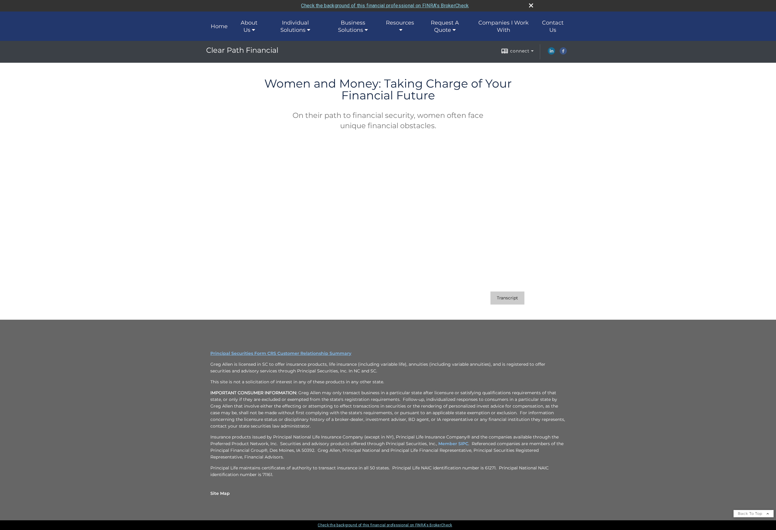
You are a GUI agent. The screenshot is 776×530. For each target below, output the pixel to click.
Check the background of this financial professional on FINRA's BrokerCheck (385, 5)
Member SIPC (453, 443)
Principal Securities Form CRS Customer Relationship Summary (280, 353)
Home (219, 26)
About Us (249, 26)
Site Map (220, 493)
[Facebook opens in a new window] (563, 53)
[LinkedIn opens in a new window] (551, 53)
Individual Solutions (294, 26)
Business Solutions (351, 26)
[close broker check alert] (531, 5)
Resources (400, 22)
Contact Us (553, 26)
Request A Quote (445, 26)
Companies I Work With (503, 26)
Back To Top (751, 513)
